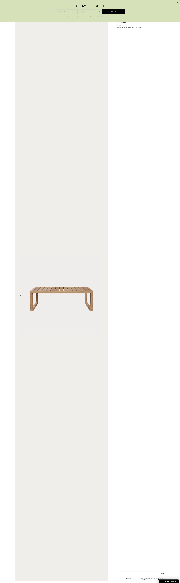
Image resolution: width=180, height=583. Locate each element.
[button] (169, 581)
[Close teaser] (158, 579)
